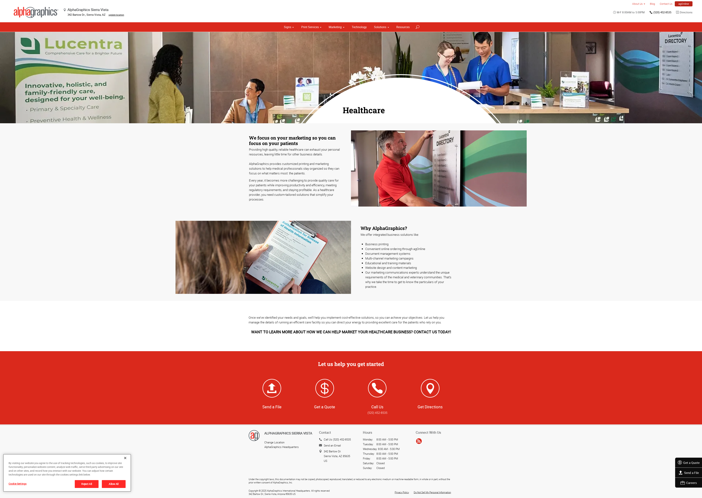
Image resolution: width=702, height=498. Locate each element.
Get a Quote (691, 463)
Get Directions (430, 406)
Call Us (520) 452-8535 (337, 439)
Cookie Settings (18, 483)
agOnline (683, 3)
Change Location (274, 442)
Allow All (113, 484)
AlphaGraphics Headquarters (281, 447)
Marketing (335, 27)
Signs (287, 27)
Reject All (86, 484)
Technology (359, 27)
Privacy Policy (402, 492)
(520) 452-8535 (662, 12)
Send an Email (332, 445)
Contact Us (666, 3)
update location (116, 14)
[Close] (125, 458)
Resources (403, 27)
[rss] (419, 441)
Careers (691, 483)
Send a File (691, 473)
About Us (637, 3)
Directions (686, 12)
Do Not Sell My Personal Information (432, 492)
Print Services (310, 27)
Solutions (380, 27)
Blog (652, 3)
